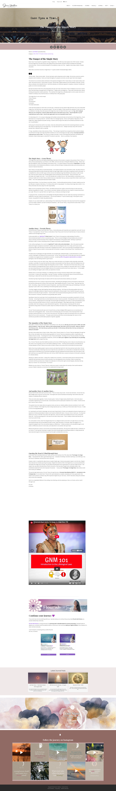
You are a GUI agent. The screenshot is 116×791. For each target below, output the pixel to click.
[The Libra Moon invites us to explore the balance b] (21, 771)
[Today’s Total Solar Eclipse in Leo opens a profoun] (95, 771)
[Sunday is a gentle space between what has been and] (40, 771)
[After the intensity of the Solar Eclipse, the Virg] (58, 771)
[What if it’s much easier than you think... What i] (58, 752)
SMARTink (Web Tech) (64, 788)
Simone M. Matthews (58, 31)
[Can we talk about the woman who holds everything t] (21, 752)
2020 (34, 53)
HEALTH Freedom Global (41, 53)
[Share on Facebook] (51, 47)
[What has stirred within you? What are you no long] (76, 771)
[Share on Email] (64, 47)
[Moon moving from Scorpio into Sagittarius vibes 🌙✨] (76, 752)
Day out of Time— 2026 (78, 685)
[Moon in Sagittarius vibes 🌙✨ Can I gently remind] (40, 752)
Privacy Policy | (57, 788)
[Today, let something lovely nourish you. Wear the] (95, 752)
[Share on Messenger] (54, 47)
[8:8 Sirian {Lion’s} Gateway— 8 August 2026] (58, 678)
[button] (72, 722)
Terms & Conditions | (51, 788)
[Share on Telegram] (61, 47)
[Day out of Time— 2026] (78, 678)
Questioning (50, 53)
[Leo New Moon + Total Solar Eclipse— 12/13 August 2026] (38, 678)
